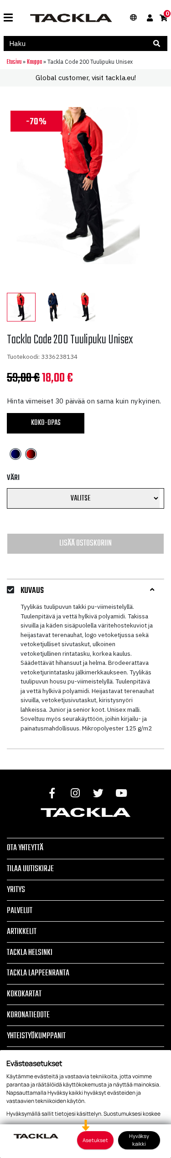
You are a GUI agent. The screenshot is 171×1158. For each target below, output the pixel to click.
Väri (13, 478)
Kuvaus (32, 591)
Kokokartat (24, 994)
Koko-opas (46, 423)
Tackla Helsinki (29, 952)
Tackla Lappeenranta (38, 973)
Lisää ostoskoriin (85, 543)
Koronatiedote (28, 1015)
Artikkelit (21, 931)
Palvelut (19, 910)
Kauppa (34, 62)
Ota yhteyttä (25, 848)
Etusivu (14, 62)
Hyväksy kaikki (139, 1139)
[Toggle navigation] (8, 18)
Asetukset (95, 1140)
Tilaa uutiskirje (30, 868)
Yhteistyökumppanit (36, 1036)
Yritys (16, 889)
